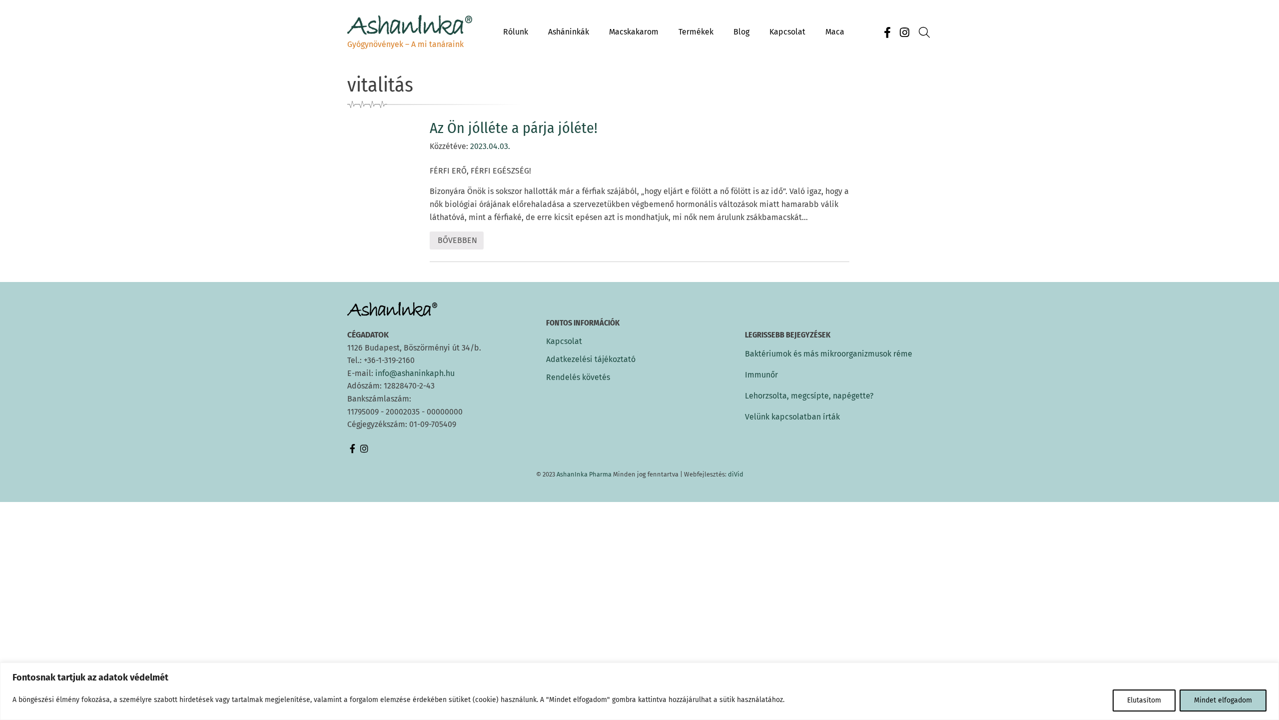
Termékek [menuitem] (695, 31)
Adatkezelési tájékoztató (591, 360)
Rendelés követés (578, 378)
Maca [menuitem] (834, 31)
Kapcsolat (564, 342)
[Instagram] (904, 32)
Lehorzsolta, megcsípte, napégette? (809, 395)
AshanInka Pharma (584, 474)
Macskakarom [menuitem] (633, 31)
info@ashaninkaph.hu (415, 373)
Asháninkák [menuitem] (568, 31)
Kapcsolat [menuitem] (787, 31)
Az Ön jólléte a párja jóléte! (514, 128)
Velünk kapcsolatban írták (792, 417)
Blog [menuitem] (741, 31)
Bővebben (457, 243)
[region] (639, 691)
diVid (735, 474)
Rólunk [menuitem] (515, 31)
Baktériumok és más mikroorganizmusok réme (828, 353)
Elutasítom (1144, 700)
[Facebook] (887, 32)
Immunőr (761, 375)
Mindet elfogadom (1223, 700)
